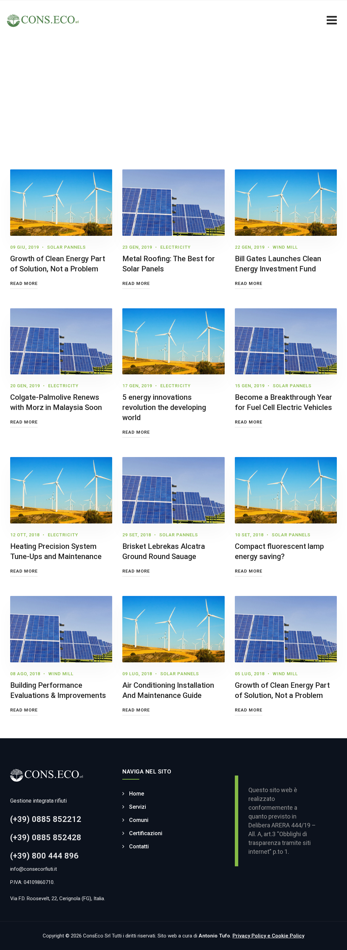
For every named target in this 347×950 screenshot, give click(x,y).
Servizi (137, 807)
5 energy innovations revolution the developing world (164, 407)
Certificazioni (145, 833)
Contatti (139, 846)
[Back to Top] (332, 939)
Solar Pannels (66, 247)
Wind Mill (285, 247)
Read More (24, 283)
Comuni (138, 820)
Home (136, 793)
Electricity (175, 247)
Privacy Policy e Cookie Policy (268, 936)
